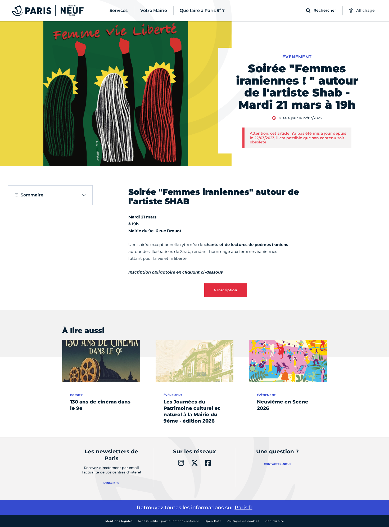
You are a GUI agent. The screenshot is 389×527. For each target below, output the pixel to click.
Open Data (213, 521)
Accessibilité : (168, 521)
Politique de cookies (243, 521)
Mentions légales (119, 521)
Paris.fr (243, 507)
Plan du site (274, 521)
